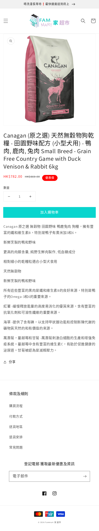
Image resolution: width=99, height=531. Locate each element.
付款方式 (16, 416)
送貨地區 (16, 427)
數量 (6, 188)
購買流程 (16, 406)
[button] (6, 21)
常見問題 (16, 447)
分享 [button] (12, 362)
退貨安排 (16, 437)
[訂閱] (85, 476)
